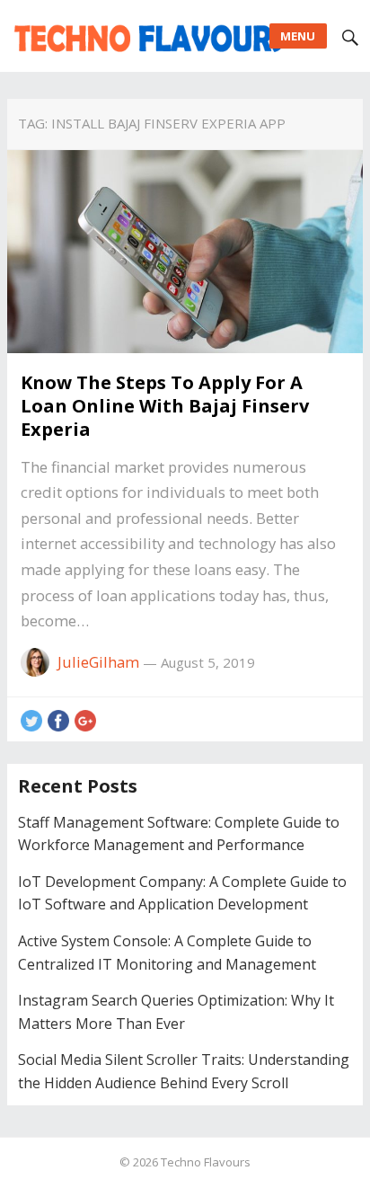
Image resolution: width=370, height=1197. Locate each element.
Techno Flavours (206, 1162)
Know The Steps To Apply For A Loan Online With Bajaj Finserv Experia (165, 405)
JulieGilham (98, 662)
